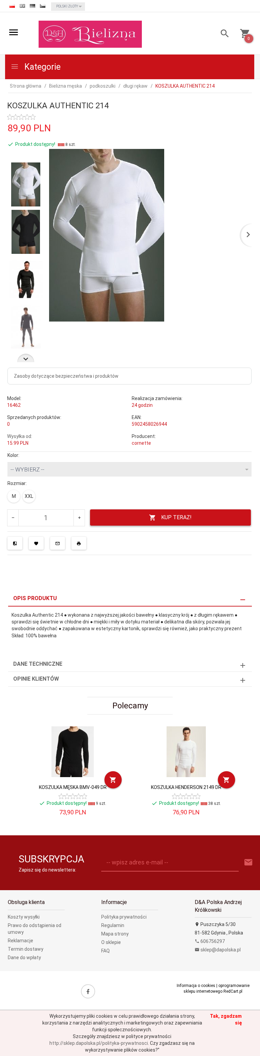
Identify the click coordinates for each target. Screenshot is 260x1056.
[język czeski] (42, 6)
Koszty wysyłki (24, 917)
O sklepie (111, 942)
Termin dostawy (25, 949)
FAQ (105, 950)
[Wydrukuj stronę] (78, 543)
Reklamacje (20, 940)
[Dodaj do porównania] (14, 543)
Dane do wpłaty (24, 957)
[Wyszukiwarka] (222, 34)
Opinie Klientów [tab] (36, 679)
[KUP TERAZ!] (113, 779)
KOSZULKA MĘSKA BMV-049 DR (73, 787)
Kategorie (41, 67)
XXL (29, 496)
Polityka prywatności (124, 917)
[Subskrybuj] (248, 862)
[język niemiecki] (32, 6)
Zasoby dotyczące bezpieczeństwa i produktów (66, 376)
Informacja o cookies (196, 985)
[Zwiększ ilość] (79, 518)
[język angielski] (22, 6)
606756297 (212, 941)
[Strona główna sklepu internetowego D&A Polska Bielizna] (90, 34)
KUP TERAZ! (176, 517)
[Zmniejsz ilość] (13, 518)
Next (25, 358)
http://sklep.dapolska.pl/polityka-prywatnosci (98, 1043)
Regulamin (112, 925)
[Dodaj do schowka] (36, 543)
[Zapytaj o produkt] (57, 543)
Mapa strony (115, 934)
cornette (141, 443)
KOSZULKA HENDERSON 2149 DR (186, 787)
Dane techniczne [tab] (37, 664)
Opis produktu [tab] (35, 598)
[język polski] (12, 6)
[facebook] (88, 991)
